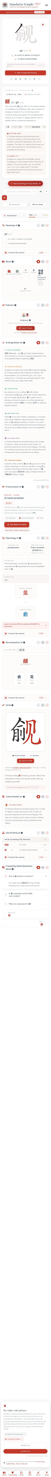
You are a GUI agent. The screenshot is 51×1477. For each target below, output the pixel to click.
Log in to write (27, 761)
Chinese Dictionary (11, 90)
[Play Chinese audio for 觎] (42, 24)
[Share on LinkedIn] (20, 79)
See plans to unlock (18, 524)
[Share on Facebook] (16, 79)
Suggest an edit (33, 94)
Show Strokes (20, 755)
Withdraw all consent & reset (38, 1456)
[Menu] (46, 5)
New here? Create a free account (17, 530)
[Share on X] (11, 79)
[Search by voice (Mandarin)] (46, 191)
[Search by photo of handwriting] (40, 191)
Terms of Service (21, 1464)
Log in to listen (27, 328)
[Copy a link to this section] (43, 225)
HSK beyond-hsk (24, 90)
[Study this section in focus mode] (47, 225)
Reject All (25, 1445)
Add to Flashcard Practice (27, 73)
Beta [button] (37, 4)
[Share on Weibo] (30, 79)
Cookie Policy (10, 1464)
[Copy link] (39, 79)
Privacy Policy (40, 1462)
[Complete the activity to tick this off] (38, 225)
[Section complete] (38, 261)
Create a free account (29, 333)
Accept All (25, 1451)
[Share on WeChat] (25, 79)
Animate (36, 755)
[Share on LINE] (34, 79)
